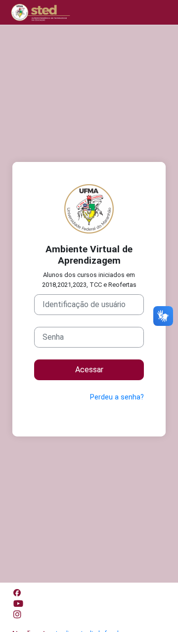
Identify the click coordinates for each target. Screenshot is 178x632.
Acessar (89, 369)
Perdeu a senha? (117, 397)
